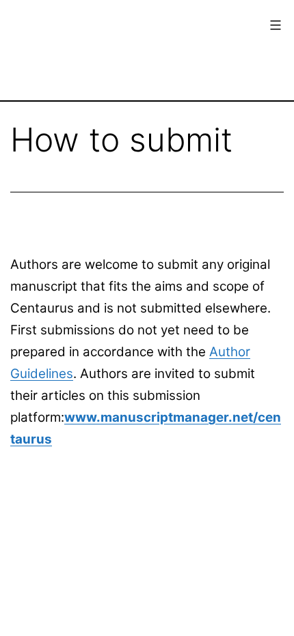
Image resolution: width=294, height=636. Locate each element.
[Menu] (274, 25)
